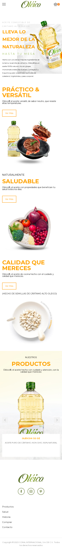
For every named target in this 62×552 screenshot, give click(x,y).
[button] (5, 420)
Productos (8, 506)
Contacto (7, 527)
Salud (5, 512)
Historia (6, 517)
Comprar (7, 522)
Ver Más (9, 113)
